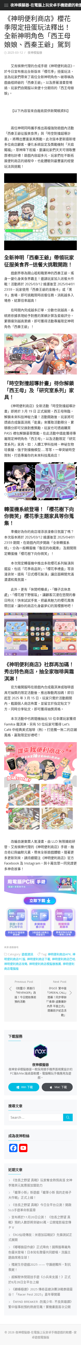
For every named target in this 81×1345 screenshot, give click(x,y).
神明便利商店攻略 (15, 964)
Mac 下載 (60, 1087)
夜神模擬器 (35, 52)
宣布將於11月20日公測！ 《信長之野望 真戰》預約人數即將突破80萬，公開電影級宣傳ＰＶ (39, 1222)
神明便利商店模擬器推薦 (45, 964)
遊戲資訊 (27, 954)
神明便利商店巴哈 (63, 959)
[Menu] (6, 5)
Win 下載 (27, 1087)
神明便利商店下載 (38, 959)
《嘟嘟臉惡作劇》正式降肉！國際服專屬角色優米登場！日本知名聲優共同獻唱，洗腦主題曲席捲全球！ (39, 1252)
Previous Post (25, 991)
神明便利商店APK (59, 954)
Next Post (55, 998)
